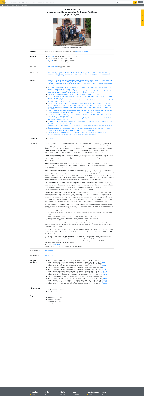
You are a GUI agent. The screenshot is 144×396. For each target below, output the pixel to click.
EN (139, 2)
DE (141, 2)
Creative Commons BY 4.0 (53, 244)
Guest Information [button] (43, 2)
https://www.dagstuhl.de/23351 (83, 51)
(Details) (103, 260)
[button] (56, 32)
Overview (33, 394)
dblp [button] (34, 2)
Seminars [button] (21, 2)
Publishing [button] (29, 2)
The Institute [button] (13, 2)
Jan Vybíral (50, 60)
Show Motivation (49, 250)
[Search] (135, 2)
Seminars (7, 5)
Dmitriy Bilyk (51, 56)
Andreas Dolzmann (53, 66)
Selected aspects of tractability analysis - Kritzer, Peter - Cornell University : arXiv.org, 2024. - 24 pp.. (74, 94)
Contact (52, 2)
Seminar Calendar (15, 5)
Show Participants (49, 255)
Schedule (51, 138)
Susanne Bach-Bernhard (54, 68)
